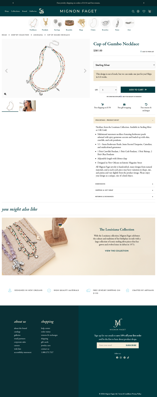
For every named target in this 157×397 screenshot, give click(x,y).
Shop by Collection (20, 35)
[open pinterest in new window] (125, 358)
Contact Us (45, 349)
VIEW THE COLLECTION (117, 250)
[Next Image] (85, 71)
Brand (24, 12)
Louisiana (38, 35)
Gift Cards (44, 342)
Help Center (45, 328)
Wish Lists (17, 349)
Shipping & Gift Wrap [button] (104, 190)
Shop (6, 12)
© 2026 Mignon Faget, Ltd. (108, 394)
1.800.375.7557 (47, 352)
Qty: (96, 90)
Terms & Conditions (124, 394)
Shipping (44, 338)
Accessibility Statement (22, 352)
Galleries (33, 11)
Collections (15, 12)
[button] (13, 2)
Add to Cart (137, 89)
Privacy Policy (136, 394)
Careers (17, 345)
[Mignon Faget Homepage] (78, 13)
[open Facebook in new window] (117, 358)
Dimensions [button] (100, 184)
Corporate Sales (20, 342)
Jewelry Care (46, 345)
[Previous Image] (6, 71)
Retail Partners (19, 338)
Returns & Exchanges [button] (104, 197)
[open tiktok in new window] (128, 358)
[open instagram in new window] (121, 358)
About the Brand (20, 328)
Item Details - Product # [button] (107, 120)
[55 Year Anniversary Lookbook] (41, 11)
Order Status (45, 332)
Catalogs (17, 332)
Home (4, 35)
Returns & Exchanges (49, 335)
